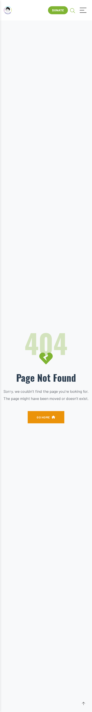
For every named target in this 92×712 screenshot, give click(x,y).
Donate (58, 10)
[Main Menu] (83, 10)
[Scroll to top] (83, 703)
